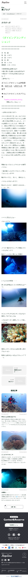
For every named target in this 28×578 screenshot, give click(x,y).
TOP (4, 13)
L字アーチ (18, 86)
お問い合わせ (3, 571)
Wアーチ (8, 86)
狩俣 (14, 30)
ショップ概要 (19, 571)
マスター (20, 28)
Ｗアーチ (7, 32)
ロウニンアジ (8, 30)
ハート (18, 26)
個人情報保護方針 (11, 571)
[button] (25, 2)
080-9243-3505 (6, 564)
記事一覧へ (13, 507)
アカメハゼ (8, 26)
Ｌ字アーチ (19, 30)
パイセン (14, 28)
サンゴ (14, 26)
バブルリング (8, 28)
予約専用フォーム (13, 525)
